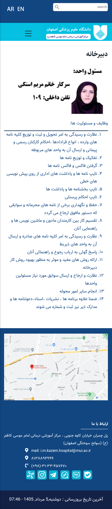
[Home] (74, 32)
